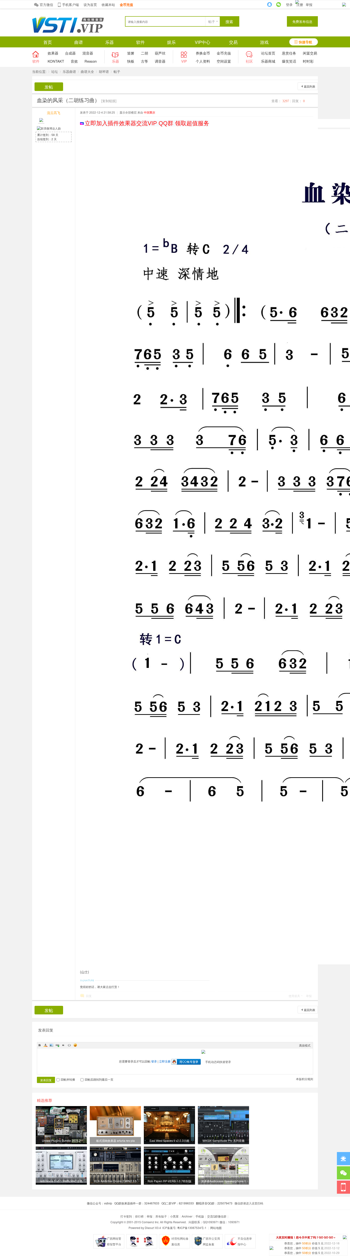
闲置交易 (310, 52)
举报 (309, 4)
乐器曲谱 (69, 71)
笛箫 (130, 52)
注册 (299, 4)
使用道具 (294, 996)
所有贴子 (161, 1216)
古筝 (144, 61)
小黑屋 (174, 1216)
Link (57, 1045)
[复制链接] (108, 100)
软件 (140, 42)
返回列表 (309, 86)
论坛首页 (268, 52)
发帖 (49, 87)
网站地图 (216, 1228)
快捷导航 (305, 42)
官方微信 (46, 4)
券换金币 (203, 52)
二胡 (144, 52)
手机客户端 (70, 4)
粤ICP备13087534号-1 (191, 1228)
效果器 (53, 52)
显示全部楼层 (128, 112)
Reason (91, 61)
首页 (47, 42)
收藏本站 (108, 4)
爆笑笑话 (289, 61)
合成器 (70, 52)
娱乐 (171, 42)
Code (69, 1045)
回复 (89, 996)
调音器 (160, 61)
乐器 (109, 42)
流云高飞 (53, 112)
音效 (74, 61)
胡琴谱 (104, 71)
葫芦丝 (160, 52)
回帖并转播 (68, 1079)
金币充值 (224, 52)
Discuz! (149, 1228)
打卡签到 (126, 1216)
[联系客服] (343, 1158)
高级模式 (304, 1045)
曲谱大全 (87, 71)
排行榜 (139, 1216)
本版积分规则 (304, 1079)
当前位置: (39, 71)
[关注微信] (343, 1172)
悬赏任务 (289, 52)
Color (45, 1045)
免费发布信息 (302, 21)
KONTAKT (56, 61)
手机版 (199, 1216)
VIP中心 (202, 42)
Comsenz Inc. (150, 1222)
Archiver (187, 1216)
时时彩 (308, 61)
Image (51, 1045)
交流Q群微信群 (216, 1216)
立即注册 (164, 1061)
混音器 (87, 52)
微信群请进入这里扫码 (249, 1203)
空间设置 (224, 61)
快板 (130, 61)
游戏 (264, 42)
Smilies (75, 1045)
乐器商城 (268, 61)
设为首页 (90, 4)
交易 (233, 42)
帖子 (211, 21)
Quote (63, 1045)
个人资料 (203, 61)
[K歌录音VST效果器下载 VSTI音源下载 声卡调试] (68, 32)
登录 (289, 4)
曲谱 (78, 42)
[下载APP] (343, 1187)
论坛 (54, 71)
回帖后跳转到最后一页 (99, 1079)
